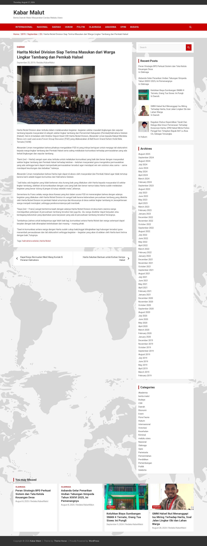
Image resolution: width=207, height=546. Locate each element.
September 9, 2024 (115, 524)
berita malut (143, 396)
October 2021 (144, 266)
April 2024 (143, 175)
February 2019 (145, 375)
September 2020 (146, 308)
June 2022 (143, 238)
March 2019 (143, 372)
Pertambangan (145, 463)
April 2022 (143, 245)
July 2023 (142, 192)
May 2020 (142, 323)
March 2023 (143, 206)
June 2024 (143, 168)
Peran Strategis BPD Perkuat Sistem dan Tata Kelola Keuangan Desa (33, 494)
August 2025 (144, 154)
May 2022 (142, 242)
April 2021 (143, 287)
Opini (123, 27)
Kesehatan (143, 431)
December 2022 (145, 217)
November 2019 (145, 344)
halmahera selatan (30, 241)
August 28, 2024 (159, 528)
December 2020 (145, 298)
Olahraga (95, 27)
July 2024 (142, 164)
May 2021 (142, 284)
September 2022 (146, 228)
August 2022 (144, 231)
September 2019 (146, 351)
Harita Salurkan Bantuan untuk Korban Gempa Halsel (104, 258)
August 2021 (144, 273)
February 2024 (145, 182)
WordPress (94, 541)
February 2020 (145, 333)
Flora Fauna (143, 417)
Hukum (69, 27)
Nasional (42, 27)
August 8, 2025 (22, 501)
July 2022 (142, 235)
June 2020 (143, 319)
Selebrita (142, 470)
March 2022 (143, 249)
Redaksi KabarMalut (45, 62)
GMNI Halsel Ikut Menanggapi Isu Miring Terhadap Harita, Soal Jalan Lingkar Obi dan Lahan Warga (172, 519)
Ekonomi (142, 410)
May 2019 (142, 365)
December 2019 (145, 340)
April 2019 (143, 368)
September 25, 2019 (26, 62)
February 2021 (145, 291)
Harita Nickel (45, 241)
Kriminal (142, 435)
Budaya (134, 27)
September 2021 (146, 270)
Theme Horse (60, 541)
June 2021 (143, 280)
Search (189, 47)
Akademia (110, 27)
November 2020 (145, 301)
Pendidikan (143, 459)
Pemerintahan (144, 456)
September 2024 (146, 157)
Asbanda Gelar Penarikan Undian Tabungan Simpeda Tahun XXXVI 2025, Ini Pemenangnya (77, 496)
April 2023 (143, 203)
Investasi (142, 428)
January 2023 (144, 214)
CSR (140, 403)
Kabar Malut (28, 12)
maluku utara (144, 438)
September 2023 (146, 185)
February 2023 (145, 210)
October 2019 (144, 347)
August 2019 (144, 354)
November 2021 (145, 263)
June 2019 (143, 361)
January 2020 (144, 337)
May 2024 (142, 171)
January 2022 (144, 256)
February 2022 (145, 252)
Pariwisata (143, 452)
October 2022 (144, 224)
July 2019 (142, 358)
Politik (81, 27)
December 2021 (145, 259)
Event (140, 414)
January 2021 (144, 294)
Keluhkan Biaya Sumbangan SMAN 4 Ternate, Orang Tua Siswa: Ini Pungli (124, 517)
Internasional (24, 27)
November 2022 (145, 221)
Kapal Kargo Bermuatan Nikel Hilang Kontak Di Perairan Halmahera (41, 258)
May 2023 (142, 199)
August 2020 (144, 312)
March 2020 (143, 330)
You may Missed (25, 479)
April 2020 (143, 326)
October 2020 (144, 305)
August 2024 (144, 161)
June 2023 (143, 196)
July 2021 (142, 277)
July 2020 (142, 315)
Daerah (56, 27)
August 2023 (144, 189)
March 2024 (143, 178)
